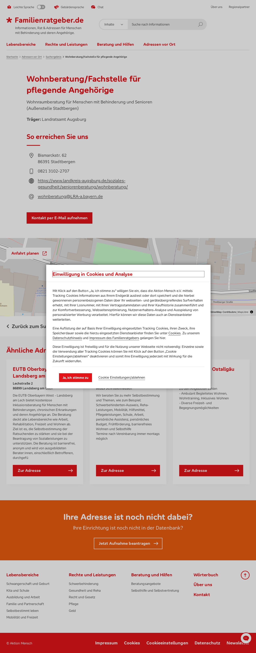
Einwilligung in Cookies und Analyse (93, 274)
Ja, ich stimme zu (75, 377)
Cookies (174, 333)
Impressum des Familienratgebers (114, 338)
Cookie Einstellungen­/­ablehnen (121, 377)
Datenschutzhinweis (67, 338)
